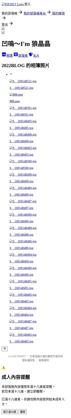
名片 (36, 55)
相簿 (9, 55)
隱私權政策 (28, 360)
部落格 (23, 55)
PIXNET (21, 356)
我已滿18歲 (9, 411)
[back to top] (5, 348)
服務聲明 (44, 360)
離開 (22, 411)
